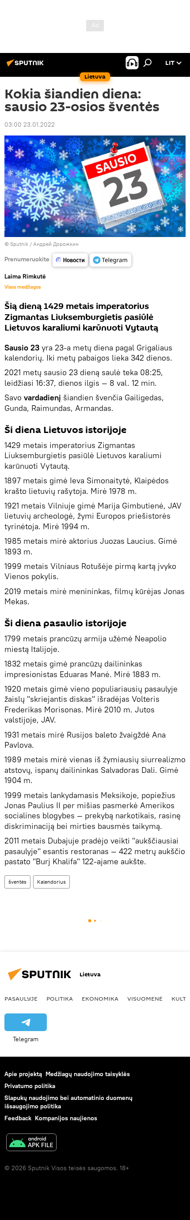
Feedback (17, 1118)
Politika (59, 998)
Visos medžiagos (22, 287)
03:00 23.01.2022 (29, 124)
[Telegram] (110, 260)
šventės (17, 881)
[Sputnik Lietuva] (26, 66)
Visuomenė (145, 998)
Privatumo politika (29, 1086)
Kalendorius (51, 881)
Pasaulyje (21, 998)
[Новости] (70, 260)
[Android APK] (31, 1143)
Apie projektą (23, 1074)
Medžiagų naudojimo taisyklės (88, 1074)
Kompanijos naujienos (66, 1118)
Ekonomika (100, 998)
